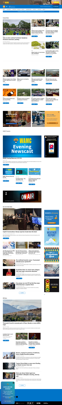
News (4, 9)
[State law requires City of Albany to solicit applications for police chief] (9, 73)
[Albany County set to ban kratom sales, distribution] (38, 45)
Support (39, 9)
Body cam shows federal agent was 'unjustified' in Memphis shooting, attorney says (27, 374)
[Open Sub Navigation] (5, 9)
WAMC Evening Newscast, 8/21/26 (12, 158)
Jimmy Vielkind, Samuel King (6, 233)
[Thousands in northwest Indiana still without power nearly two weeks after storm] (22, 336)
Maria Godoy (4, 326)
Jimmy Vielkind (18, 286)
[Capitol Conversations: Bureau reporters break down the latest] (22, 219)
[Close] (13, 383)
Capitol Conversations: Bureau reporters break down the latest (20, 232)
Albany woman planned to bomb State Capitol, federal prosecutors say (34, 252)
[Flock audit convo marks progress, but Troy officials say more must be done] (52, 92)
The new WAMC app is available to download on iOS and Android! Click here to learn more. (31, 11)
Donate (56, 2)
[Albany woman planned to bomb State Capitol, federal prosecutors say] (35, 245)
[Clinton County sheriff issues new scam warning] (9, 92)
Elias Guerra (32, 34)
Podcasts (14, 9)
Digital (34, 9)
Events (23, 9)
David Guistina (17, 181)
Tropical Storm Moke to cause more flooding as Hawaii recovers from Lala (28, 364)
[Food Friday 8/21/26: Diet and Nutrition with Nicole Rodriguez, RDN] (35, 171)
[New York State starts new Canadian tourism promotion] (52, 73)
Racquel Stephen (5, 255)
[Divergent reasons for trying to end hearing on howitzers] (24, 92)
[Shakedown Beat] (51, 254)
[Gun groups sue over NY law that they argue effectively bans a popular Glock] (9, 285)
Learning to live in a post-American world (8, 335)
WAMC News (33, 54)
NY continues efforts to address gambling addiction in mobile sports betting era (37, 99)
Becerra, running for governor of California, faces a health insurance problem (28, 353)
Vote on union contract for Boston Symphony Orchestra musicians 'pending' (15, 38)
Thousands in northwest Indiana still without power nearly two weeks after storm (21, 343)
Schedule (19, 9)
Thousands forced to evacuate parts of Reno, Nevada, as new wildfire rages (21, 324)
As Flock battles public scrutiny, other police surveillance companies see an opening (52, 52)
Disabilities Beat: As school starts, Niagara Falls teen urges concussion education (28, 270)
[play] (4, 6)
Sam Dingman (47, 34)
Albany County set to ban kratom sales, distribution (38, 53)
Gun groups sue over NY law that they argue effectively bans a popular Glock (28, 283)
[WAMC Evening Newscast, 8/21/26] (22, 146)
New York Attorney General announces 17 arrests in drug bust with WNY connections (21, 252)
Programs (9, 9)
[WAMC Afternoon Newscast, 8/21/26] (9, 171)
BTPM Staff (17, 254)
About (44, 9)
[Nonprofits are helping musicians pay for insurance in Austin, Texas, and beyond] (35, 336)
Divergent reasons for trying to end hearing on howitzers (23, 99)
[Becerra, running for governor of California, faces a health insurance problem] (9, 355)
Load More (22, 292)
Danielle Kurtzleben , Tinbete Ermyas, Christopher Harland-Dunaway (7, 337)
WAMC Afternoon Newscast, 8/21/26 (8, 177)
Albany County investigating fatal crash (23, 80)
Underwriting (28, 9)
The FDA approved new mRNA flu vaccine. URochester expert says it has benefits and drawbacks (9, 252)
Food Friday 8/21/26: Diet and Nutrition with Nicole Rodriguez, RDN (34, 180)
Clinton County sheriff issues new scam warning (9, 99)
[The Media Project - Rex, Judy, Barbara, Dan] (22, 171)
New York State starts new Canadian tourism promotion (51, 80)
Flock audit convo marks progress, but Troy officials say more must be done (52, 99)
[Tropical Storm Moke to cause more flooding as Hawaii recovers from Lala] (9, 366)
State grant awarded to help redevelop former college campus (37, 80)
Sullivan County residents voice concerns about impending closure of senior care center (37, 32)
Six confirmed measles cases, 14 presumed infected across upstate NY (28, 260)
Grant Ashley (4, 41)
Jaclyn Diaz (47, 54)
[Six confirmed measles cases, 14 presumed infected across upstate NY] (9, 262)
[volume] (6, 7)
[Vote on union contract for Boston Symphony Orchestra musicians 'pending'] (17, 27)
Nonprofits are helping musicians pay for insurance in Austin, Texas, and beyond (34, 343)
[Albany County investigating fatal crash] (24, 73)
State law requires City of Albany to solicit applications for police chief (9, 80)
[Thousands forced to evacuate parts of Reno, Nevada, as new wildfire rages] (22, 310)
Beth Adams (17, 263)
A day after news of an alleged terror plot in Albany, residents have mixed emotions (52, 32)
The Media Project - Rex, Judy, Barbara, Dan (21, 179)
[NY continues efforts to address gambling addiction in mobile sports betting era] (38, 92)
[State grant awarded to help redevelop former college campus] (38, 73)
